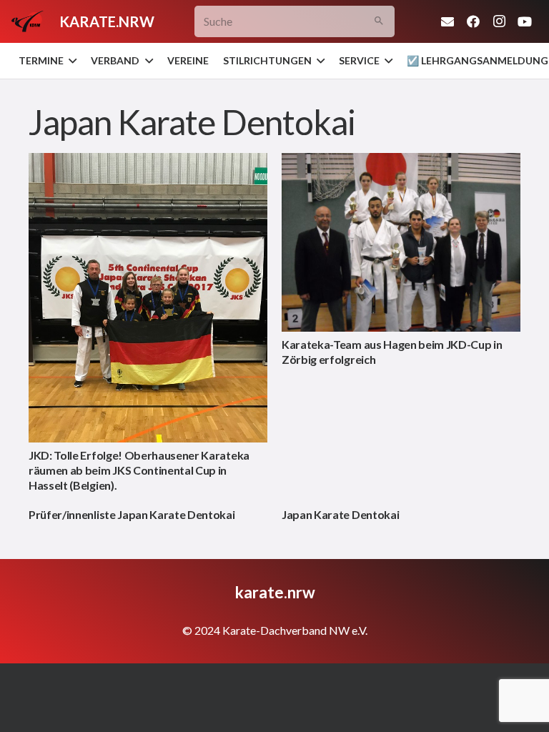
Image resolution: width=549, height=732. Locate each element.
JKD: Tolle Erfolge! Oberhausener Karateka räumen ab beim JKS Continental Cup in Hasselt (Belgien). (139, 470)
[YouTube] (525, 21)
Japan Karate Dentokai (340, 514)
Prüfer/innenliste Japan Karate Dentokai (132, 514)
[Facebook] (473, 21)
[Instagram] (499, 21)
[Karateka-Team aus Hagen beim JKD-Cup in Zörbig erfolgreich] (401, 242)
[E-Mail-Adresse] (447, 21)
